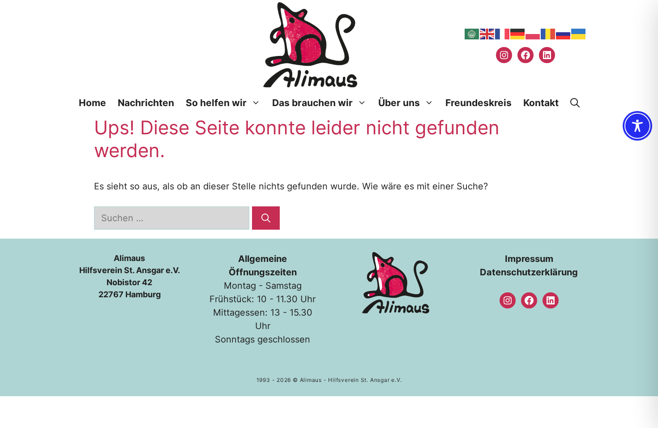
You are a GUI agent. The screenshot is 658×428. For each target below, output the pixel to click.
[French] (502, 33)
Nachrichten (146, 102)
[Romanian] (548, 33)
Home (92, 102)
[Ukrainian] (578, 33)
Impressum (529, 258)
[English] (487, 33)
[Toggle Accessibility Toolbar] (637, 126)
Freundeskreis (478, 102)
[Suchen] (266, 218)
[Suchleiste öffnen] (574, 103)
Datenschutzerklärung (529, 272)
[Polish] (533, 33)
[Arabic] (472, 33)
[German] (518, 33)
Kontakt (541, 102)
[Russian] (563, 33)
